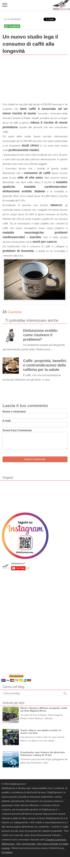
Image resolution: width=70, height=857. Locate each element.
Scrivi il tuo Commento (17, 430)
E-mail (7, 420)
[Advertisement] (28, 79)
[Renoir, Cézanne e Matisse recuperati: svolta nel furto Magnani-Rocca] (11, 715)
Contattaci (7, 852)
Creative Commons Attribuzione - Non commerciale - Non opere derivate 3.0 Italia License (35, 843)
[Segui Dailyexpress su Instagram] (25, 535)
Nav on (5, 5)
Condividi (14, 26)
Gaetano (15, 312)
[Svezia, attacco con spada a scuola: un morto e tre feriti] (11, 737)
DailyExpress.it (61, 5)
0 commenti (14, 19)
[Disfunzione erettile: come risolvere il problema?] (11, 335)
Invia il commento (35, 459)
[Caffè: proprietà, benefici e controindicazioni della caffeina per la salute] (11, 365)
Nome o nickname (14, 411)
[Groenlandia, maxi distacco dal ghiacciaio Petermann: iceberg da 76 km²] (11, 759)
